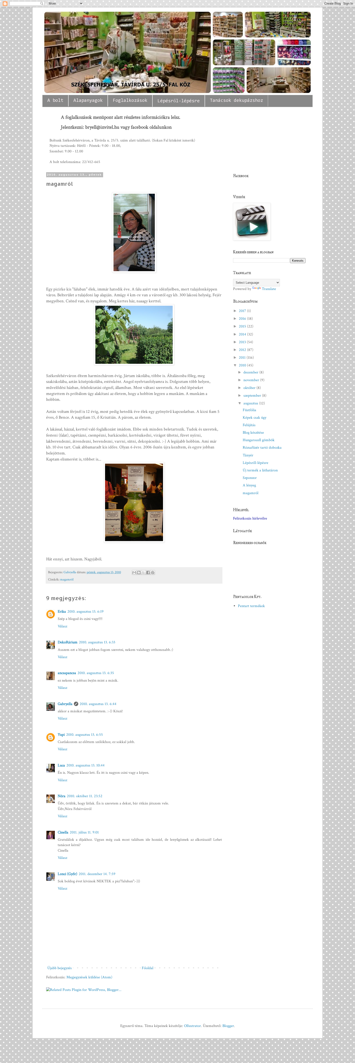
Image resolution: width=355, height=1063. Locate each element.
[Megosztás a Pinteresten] (152, 572)
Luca (61, 765)
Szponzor (250, 477)
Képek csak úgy (254, 417)
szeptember (252, 395)
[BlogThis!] (138, 572)
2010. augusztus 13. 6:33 (97, 642)
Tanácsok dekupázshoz (236, 100)
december (251, 372)
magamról (66, 579)
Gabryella (70, 572)
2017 (243, 310)
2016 (243, 318)
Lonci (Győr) (67, 874)
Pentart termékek (251, 606)
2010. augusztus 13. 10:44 (85, 765)
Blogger (228, 1025)
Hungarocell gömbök (259, 440)
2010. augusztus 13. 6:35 (96, 673)
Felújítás (249, 425)
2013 (243, 342)
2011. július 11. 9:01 (84, 832)
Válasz (62, 626)
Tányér (248, 455)
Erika (62, 611)
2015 (243, 326)
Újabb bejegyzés (59, 968)
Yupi (61, 734)
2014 (243, 334)
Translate (269, 288)
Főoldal (147, 968)
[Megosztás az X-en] (143, 572)
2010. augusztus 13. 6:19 (85, 611)
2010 (243, 365)
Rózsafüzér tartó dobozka (262, 447)
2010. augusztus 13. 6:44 (98, 703)
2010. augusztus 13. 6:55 (84, 734)
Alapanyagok (88, 100)
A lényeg (249, 485)
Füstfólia (249, 410)
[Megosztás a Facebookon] (148, 572)
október (249, 387)
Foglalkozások (130, 100)
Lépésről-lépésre (178, 101)
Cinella (63, 832)
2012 (243, 349)
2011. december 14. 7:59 (97, 874)
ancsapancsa (67, 673)
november (251, 380)
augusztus (251, 403)
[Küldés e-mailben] (134, 572)
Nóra (61, 796)
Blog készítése (253, 432)
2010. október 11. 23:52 (84, 796)
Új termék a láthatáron (260, 470)
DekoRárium (68, 642)
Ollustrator (192, 1025)
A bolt (55, 100)
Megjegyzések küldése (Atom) (89, 977)
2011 (243, 357)
